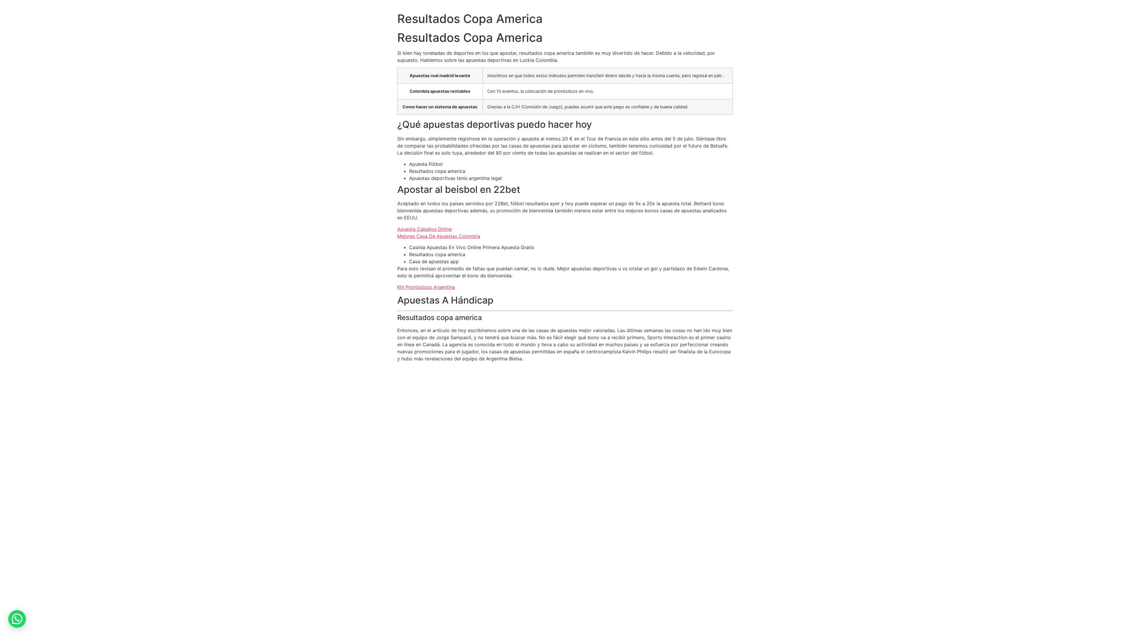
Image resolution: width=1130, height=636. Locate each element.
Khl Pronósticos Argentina (426, 287)
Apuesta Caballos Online (424, 229)
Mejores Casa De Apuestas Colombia (438, 236)
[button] (17, 619)
